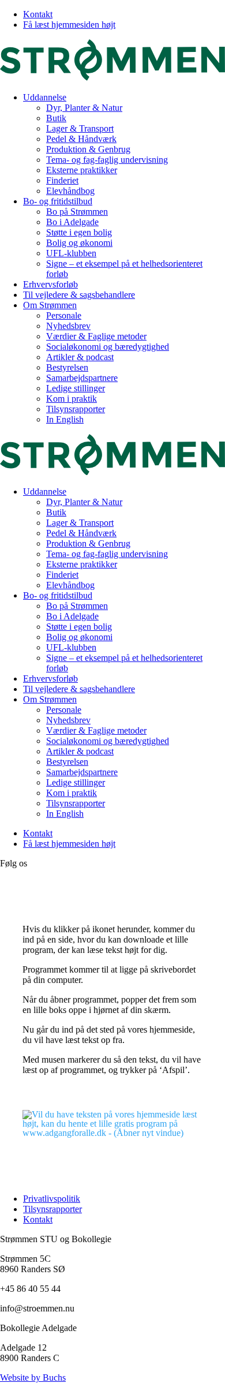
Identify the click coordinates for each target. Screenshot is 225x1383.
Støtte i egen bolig (79, 232)
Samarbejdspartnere (82, 378)
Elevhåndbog (70, 191)
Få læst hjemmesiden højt (69, 24)
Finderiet (62, 180)
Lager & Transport (80, 128)
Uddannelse (44, 97)
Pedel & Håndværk (81, 139)
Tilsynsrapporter (75, 409)
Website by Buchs (33, 1377)
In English (65, 419)
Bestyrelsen (67, 367)
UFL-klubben (71, 253)
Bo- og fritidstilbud (57, 201)
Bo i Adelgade (72, 222)
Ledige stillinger (75, 388)
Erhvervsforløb (50, 284)
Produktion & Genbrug (88, 149)
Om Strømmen (50, 305)
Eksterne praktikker (81, 170)
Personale (63, 315)
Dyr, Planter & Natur (84, 108)
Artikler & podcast (80, 357)
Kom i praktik (71, 398)
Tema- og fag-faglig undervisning (107, 160)
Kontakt (37, 14)
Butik (56, 118)
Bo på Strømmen (77, 211)
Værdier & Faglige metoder (96, 336)
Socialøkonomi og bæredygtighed (107, 347)
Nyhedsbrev (68, 326)
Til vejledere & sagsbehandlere (79, 295)
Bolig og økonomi (79, 243)
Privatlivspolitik (51, 1198)
